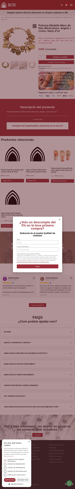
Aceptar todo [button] (10, 480)
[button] (16, 484)
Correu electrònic (23, 246)
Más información (9, 456)
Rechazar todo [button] (23, 480)
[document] (37, 244)
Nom (18, 239)
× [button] (29, 441)
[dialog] (16, 463)
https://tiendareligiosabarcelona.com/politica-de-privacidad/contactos (33, 262)
